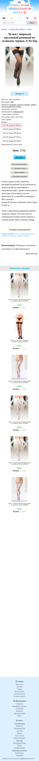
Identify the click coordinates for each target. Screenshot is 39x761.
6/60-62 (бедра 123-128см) (12, 141)
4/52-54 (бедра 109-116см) (12, 133)
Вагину (19, 733)
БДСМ (19, 745)
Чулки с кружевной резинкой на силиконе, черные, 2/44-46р (19, 341)
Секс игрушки (19, 723)
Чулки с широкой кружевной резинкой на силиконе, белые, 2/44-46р (19, 300)
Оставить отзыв (19, 168)
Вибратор (19, 726)
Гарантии (19, 704)
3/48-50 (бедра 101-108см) (12, 129)
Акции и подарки (19, 713)
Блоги (20, 716)
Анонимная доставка (19, 706)
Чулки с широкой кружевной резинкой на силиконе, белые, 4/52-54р (19, 422)
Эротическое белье (19, 743)
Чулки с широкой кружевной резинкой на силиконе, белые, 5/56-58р (19, 381)
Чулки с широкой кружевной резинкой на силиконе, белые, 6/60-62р (19, 504)
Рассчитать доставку (19, 164)
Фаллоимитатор (19, 728)
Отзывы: (19, 94)
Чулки (29, 29)
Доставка (19, 686)
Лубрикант (19, 755)
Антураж (19, 741)
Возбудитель (19, 753)
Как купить (19, 684)
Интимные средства (19, 750)
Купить (19, 157)
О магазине (19, 708)
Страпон (19, 731)
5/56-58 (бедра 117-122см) (12, 137)
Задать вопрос (19, 172)
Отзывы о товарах (19, 696)
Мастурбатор (19, 735)
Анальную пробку (19, 738)
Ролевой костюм (19, 748)
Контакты (19, 711)
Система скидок (19, 694)
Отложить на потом (19, 176)
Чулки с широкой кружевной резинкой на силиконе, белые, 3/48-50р (19, 463)
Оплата (19, 689)
